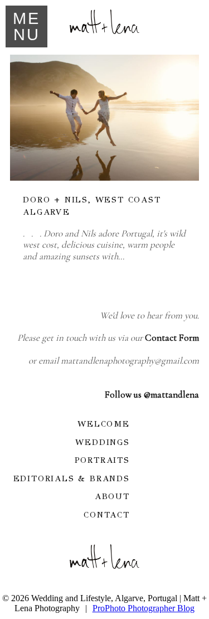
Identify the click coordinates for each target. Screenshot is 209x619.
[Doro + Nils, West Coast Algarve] (104, 118)
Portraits (102, 460)
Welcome (103, 424)
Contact (107, 515)
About (112, 496)
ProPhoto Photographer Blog (144, 608)
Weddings (102, 442)
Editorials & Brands (71, 478)
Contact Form (172, 338)
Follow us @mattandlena (152, 394)
